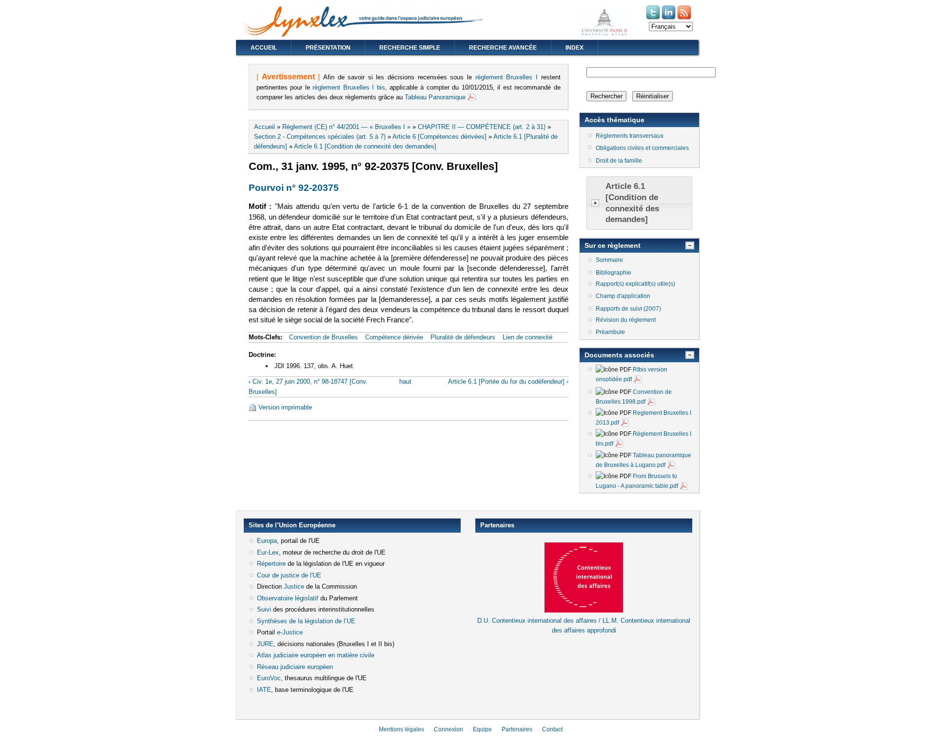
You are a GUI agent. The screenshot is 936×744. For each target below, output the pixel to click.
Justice (294, 586)
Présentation (328, 47)
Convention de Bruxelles (323, 337)
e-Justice (290, 632)
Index (575, 47)
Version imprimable (285, 407)
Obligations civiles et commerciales (642, 148)
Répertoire (271, 563)
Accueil (264, 47)
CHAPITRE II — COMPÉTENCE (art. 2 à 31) (482, 126)
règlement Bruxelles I (506, 77)
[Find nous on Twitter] (654, 18)
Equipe (482, 729)
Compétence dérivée (394, 337)
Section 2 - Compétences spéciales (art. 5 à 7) (320, 136)
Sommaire (609, 260)
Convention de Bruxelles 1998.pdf (634, 397)
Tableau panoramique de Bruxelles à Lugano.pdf (643, 460)
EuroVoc (269, 678)
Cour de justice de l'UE (289, 575)
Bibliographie (613, 272)
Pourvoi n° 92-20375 (294, 188)
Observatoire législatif (287, 598)
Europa (267, 540)
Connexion (448, 729)
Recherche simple (409, 47)
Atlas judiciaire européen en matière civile (315, 655)
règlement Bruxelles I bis (348, 87)
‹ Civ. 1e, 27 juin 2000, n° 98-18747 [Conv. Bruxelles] (308, 386)
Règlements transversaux (629, 135)
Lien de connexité (527, 337)
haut (405, 381)
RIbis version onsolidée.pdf (631, 374)
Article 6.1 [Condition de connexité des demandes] (365, 146)
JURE (265, 644)
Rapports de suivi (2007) (628, 308)
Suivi (264, 609)
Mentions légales (401, 729)
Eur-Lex (268, 552)
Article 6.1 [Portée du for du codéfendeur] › (508, 381)
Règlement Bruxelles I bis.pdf (643, 438)
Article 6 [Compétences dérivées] (439, 136)
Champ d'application (623, 296)
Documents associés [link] (619, 355)
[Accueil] (364, 34)
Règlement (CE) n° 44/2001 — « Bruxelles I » (346, 126)
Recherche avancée (503, 47)
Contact (552, 729)
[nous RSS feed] (685, 18)
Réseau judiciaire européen (295, 666)
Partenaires (517, 729)
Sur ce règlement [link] (613, 245)
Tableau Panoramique (435, 97)
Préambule (610, 332)
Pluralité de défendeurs (462, 337)
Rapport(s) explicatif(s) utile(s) (635, 283)
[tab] (639, 203)
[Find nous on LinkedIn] (669, 18)
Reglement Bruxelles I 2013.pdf (643, 417)
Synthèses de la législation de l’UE (306, 621)
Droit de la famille (619, 160)
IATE (264, 689)
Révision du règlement (626, 319)
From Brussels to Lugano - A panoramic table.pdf (637, 481)
